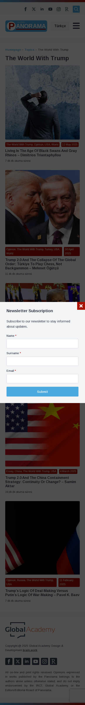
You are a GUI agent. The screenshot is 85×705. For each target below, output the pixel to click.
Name (11, 335)
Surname (14, 353)
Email (11, 370)
